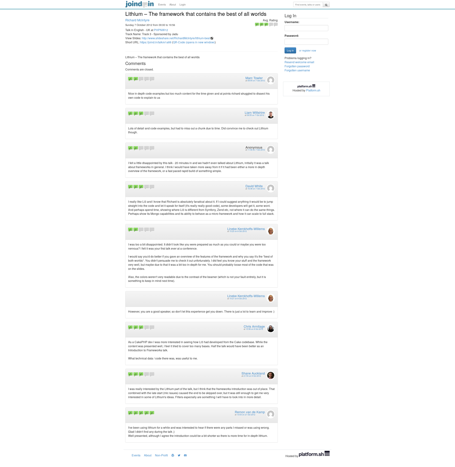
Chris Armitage (254, 326)
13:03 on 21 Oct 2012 (246, 414)
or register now (307, 50)
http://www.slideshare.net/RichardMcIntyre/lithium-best (176, 38)
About (172, 4)
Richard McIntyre (137, 20)
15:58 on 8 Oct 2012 (254, 329)
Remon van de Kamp (250, 411)
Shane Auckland (253, 373)
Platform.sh (313, 90)
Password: (292, 36)
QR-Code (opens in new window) (194, 42)
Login (183, 4)
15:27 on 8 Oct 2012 (238, 298)
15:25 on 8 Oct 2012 (238, 231)
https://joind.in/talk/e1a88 (155, 42)
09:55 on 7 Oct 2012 (255, 115)
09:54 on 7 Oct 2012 (256, 80)
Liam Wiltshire (255, 112)
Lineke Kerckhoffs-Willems (246, 228)
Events (162, 4)
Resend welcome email (299, 62)
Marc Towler (254, 77)
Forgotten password (297, 66)
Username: (292, 22)
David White (254, 186)
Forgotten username (297, 70)
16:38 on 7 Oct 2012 (256, 188)
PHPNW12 (161, 30)
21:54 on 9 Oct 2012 (252, 376)
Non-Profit (161, 455)
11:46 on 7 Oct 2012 (256, 149)
